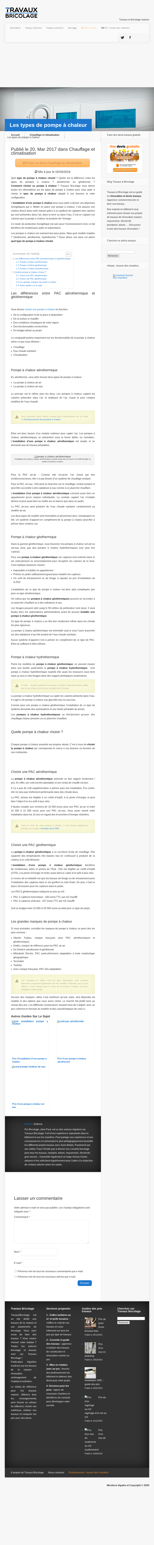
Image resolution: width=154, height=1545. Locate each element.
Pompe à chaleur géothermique (33, 265)
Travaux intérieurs (33, 27)
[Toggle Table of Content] (67, 254)
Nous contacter (56, 1472)
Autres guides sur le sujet (31, 285)
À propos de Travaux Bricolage (27, 1472)
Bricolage (72, 27)
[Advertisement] (77, 65)
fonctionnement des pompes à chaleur (42, 419)
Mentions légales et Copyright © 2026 (128, 1485)
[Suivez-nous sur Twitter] (122, 37)
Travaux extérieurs (55, 27)
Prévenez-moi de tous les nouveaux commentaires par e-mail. (50, 1271)
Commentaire (22, 1217)
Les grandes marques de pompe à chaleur (38, 282)
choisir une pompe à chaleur (40, 309)
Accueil (15, 135)
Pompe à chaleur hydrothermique (34, 268)
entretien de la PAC (50, 828)
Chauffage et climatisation (44, 135)
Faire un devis (54, 163)
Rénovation (15, 27)
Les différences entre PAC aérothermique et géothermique (43, 258)
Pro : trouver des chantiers (117, 27)
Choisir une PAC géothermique (33, 279)
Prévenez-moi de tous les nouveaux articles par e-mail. (47, 1276)
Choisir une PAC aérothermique (33, 275)
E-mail (18, 1263)
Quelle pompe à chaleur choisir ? (30, 272)
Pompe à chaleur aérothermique (33, 262)
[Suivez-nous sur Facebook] (130, 37)
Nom (17, 1252)
